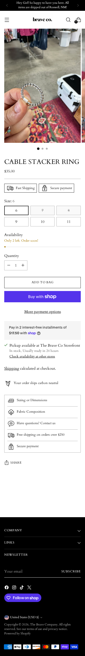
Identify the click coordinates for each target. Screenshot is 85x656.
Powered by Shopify (17, 634)
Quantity (11, 255)
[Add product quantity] (23, 265)
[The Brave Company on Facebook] (7, 588)
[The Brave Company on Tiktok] (22, 588)
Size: (9, 201)
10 (42, 221)
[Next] (78, 5)
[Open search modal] (68, 19)
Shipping (11, 368)
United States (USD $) (24, 617)
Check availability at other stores (32, 356)
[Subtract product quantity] (8, 265)
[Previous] (7, 5)
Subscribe (71, 572)
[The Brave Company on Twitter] (30, 588)
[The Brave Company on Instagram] (14, 588)
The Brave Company (44, 625)
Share (15, 463)
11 (69, 221)
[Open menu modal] (7, 19)
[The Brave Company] (42, 20)
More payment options (42, 311)
